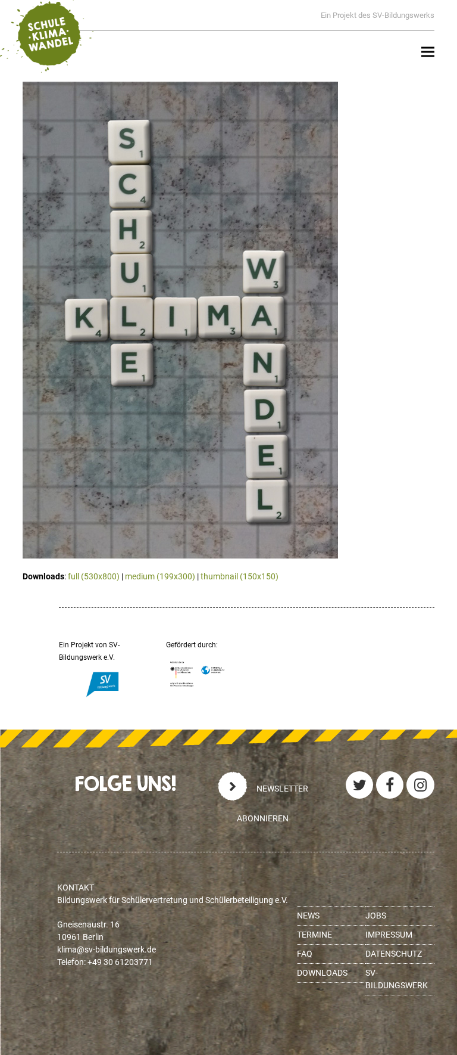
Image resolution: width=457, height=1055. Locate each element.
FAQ (304, 953)
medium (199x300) (160, 576)
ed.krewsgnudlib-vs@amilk (106, 949)
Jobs (375, 915)
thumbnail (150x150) (239, 576)
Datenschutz (393, 953)
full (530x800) (94, 576)
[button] (427, 52)
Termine (314, 934)
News (308, 915)
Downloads (322, 973)
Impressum (388, 934)
